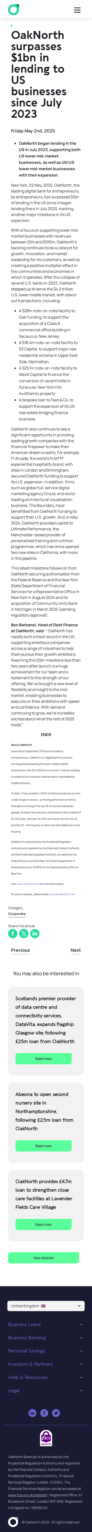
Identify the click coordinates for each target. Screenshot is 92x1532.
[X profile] (56, 1413)
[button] (46, 1306)
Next (76, 950)
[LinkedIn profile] (32, 1413)
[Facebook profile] (44, 1413)
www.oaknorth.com (27, 884)
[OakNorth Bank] (13, 9)
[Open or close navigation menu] (77, 10)
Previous (20, 950)
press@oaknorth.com (62, 894)
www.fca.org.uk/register (27, 1495)
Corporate (17, 913)
